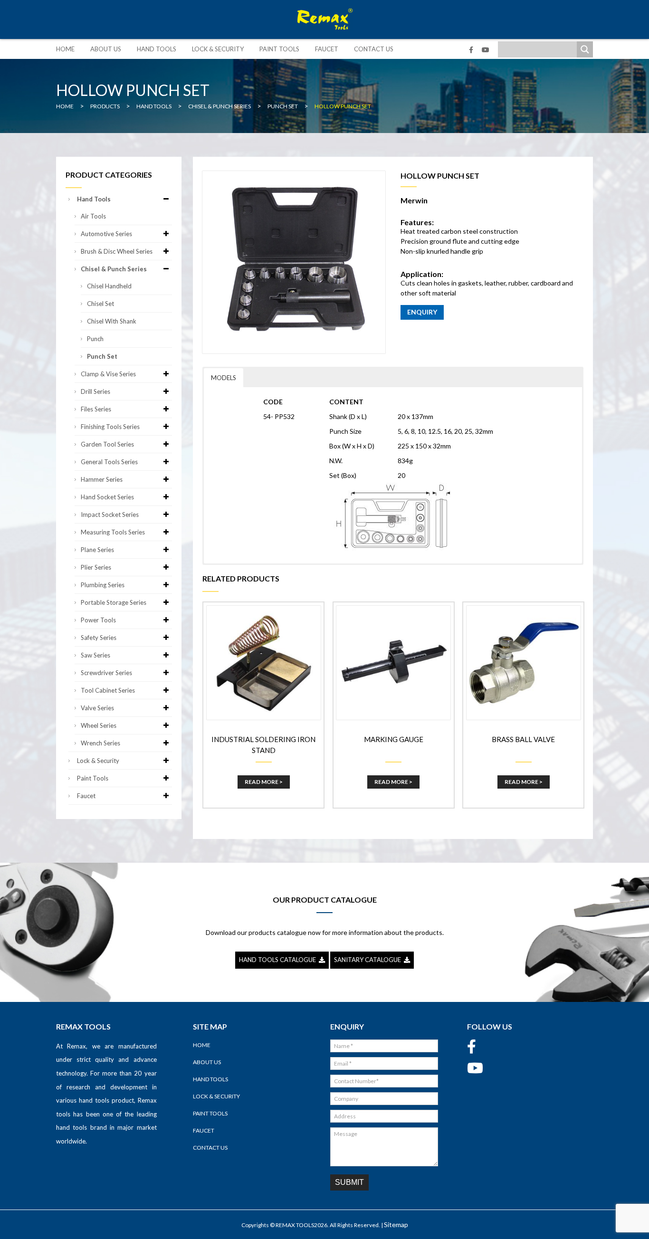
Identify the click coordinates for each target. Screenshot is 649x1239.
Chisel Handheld (109, 286)
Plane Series (97, 549)
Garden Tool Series (107, 444)
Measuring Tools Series (113, 532)
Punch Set (102, 356)
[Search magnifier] (585, 49)
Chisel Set (100, 303)
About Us (105, 49)
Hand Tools (156, 49)
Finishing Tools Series (110, 426)
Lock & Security (218, 49)
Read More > (264, 781)
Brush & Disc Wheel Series (117, 251)
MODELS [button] (223, 377)
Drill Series (95, 391)
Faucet (326, 49)
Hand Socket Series (107, 497)
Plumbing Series (102, 585)
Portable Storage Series (113, 602)
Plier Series (96, 567)
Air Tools (93, 216)
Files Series (96, 409)
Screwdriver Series (106, 673)
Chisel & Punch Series (114, 269)
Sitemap (396, 1224)
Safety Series (98, 637)
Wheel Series (98, 725)
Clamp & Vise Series (108, 374)
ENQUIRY (422, 312)
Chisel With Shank (111, 321)
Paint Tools (279, 49)
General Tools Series (109, 462)
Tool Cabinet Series (108, 690)
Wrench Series (100, 743)
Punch (95, 339)
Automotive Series (106, 234)
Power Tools (98, 620)
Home (65, 49)
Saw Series (95, 655)
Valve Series (97, 708)
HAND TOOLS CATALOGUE (279, 959)
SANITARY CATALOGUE (369, 959)
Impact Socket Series (110, 514)
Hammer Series (102, 479)
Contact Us (373, 49)
